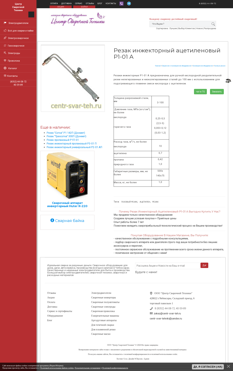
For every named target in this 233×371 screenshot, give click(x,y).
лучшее (173, 28)
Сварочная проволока (103, 311)
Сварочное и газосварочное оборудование (176, 66)
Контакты (111, 3)
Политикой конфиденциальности (115, 368)
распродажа (210, 28)
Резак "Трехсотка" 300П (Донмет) (66, 136)
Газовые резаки (219, 66)
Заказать (217, 91)
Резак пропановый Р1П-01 (63, 139)
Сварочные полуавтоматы (105, 302)
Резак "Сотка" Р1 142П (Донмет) (66, 132)
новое (199, 28)
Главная (158, 66)
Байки (84, 7)
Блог (99, 3)
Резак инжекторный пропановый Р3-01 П (72, 143)
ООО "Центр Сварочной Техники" (121, 345)
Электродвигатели (101, 293)
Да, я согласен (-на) (208, 366)
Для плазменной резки (103, 329)
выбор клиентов (186, 28)
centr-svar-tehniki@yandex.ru (166, 318)
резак (155, 202)
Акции (51, 297)
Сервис (78, 3)
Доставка (66, 3)
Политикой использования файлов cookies (57, 368)
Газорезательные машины (105, 315)
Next (111, 71)
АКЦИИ (60, 7)
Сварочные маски (100, 334)
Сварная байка (69, 220)
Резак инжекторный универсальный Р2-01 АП (74, 147)
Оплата (54, 3)
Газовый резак (129, 202)
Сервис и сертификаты (59, 311)
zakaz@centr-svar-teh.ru (167, 313)
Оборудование (55, 315)
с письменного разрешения (120, 350)
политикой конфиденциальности (136, 354)
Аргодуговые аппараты (104, 320)
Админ (146, 359)
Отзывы (90, 3)
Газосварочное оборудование (203, 66)
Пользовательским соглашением (87, 368)
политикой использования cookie (164, 354)
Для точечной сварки (102, 325)
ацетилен (145, 202)
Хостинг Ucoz (121, 359)
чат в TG (200, 91)
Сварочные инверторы (103, 297)
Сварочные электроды (103, 306)
